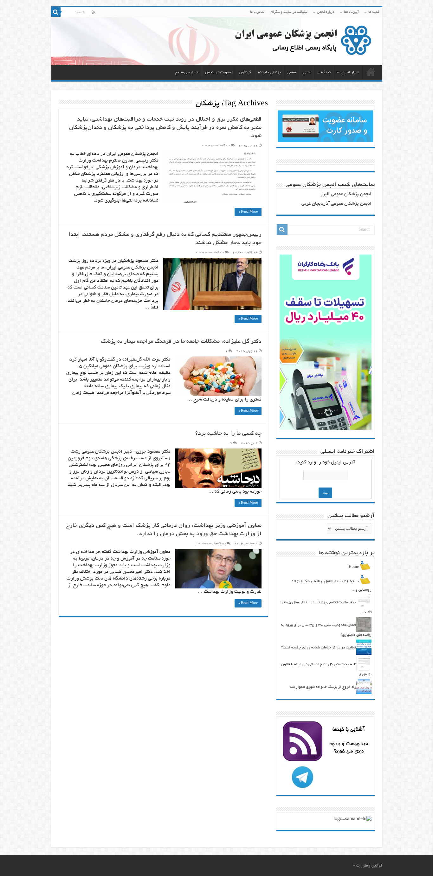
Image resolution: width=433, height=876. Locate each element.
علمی (307, 72)
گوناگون (245, 72)
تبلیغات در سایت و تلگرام (289, 12)
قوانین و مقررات (369, 866)
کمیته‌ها (373, 12)
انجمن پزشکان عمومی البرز (346, 194)
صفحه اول (371, 71)
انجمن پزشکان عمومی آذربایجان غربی (336, 204)
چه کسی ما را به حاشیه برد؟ (228, 434)
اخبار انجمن (350, 72)
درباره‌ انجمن (325, 12)
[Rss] (93, 12)
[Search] (56, 12)
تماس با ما (257, 12)
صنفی (292, 72)
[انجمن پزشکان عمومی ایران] (216, 41)
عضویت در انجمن (218, 72)
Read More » (248, 212)
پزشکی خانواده (269, 72)
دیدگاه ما (324, 72)
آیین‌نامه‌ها (351, 12)
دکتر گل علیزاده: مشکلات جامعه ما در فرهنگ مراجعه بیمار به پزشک (181, 342)
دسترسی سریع (186, 72)
